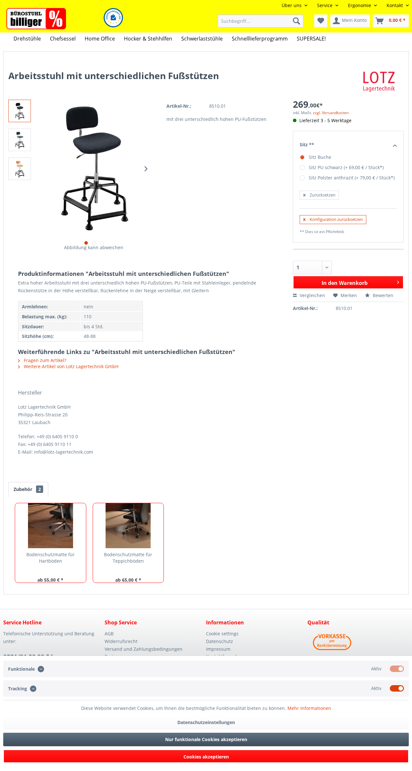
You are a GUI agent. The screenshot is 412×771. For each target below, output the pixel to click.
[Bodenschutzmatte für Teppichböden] (128, 525)
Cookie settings (222, 633)
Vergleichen (311, 295)
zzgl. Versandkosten (331, 112)
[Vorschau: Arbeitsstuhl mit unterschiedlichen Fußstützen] (19, 111)
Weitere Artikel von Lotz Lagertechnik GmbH (70, 366)
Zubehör (27, 489)
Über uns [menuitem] (292, 5)
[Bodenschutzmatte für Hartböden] (50, 525)
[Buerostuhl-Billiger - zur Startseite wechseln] (36, 18)
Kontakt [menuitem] (395, 5)
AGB (109, 633)
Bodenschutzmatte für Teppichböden (128, 557)
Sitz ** (307, 144)
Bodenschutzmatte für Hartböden (50, 557)
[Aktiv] (397, 669)
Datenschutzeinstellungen (206, 722)
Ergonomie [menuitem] (360, 5)
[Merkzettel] (320, 20)
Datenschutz (219, 641)
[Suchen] (296, 20)
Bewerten (382, 295)
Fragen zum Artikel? (44, 360)
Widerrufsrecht (121, 641)
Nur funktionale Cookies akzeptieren (206, 739)
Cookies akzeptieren (206, 757)
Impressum (218, 649)
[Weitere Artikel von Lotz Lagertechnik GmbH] (379, 82)
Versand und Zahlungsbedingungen (144, 649)
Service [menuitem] (325, 5)
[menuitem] (260, 20)
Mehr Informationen (309, 708)
